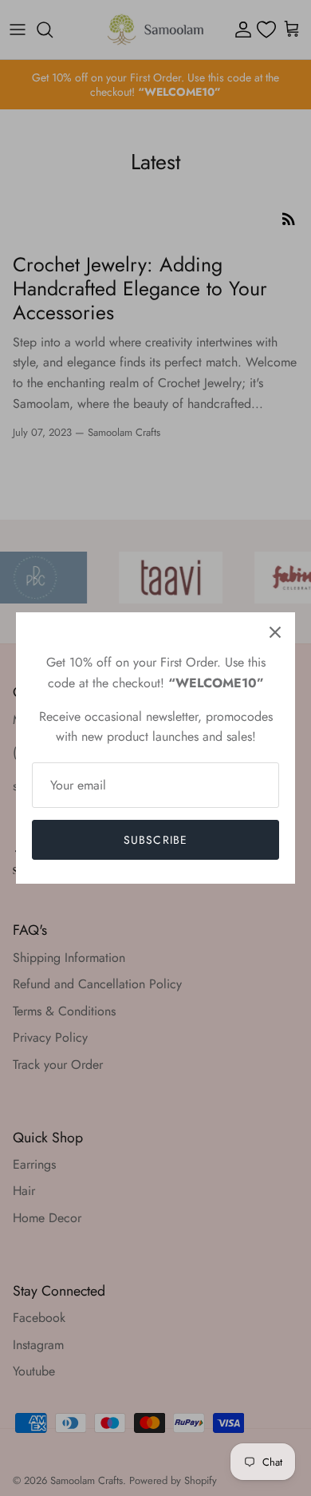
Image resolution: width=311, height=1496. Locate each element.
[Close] (275, 632)
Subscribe (155, 840)
